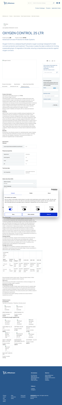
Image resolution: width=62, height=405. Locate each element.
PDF (54, 60)
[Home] (9, 3)
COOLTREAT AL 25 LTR (7, 327)
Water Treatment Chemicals (25, 16)
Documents (4, 86)
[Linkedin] (59, 3)
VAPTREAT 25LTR (18, 326)
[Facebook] (57, 3)
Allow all (49, 214)
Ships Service (34, 376)
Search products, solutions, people (53, 3)
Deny (13, 214)
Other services (34, 380)
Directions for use (14, 86)
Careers (47, 379)
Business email (46, 93)
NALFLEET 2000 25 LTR (7, 353)
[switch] (24, 209)
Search (56, 72)
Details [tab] (31, 193)
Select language (7, 186)
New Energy (33, 379)
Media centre (48, 376)
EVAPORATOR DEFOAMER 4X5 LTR (19, 340)
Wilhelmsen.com (5, 16)
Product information (6, 84)
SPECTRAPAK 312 (7, 312)
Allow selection (31, 214)
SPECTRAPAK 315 (18, 312)
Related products (25, 86)
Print (49, 60)
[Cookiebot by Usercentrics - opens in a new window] (52, 190)
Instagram (33, 389)
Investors (47, 380)
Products (10, 16)
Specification (17, 84)
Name (44, 87)
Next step (55, 105)
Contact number (47, 99)
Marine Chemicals (17, 16)
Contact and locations (50, 377)
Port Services (34, 375)
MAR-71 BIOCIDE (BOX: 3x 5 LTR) (6, 340)
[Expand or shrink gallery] (34, 62)
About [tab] (49, 193)
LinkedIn (33, 388)
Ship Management (35, 377)
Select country (7, 181)
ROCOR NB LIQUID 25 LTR (31, 327)
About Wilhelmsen (49, 375)
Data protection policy (13, 397)
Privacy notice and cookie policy (4, 398)
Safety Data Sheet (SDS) (28, 84)
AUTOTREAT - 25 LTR (31, 340)
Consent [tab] (13, 193)
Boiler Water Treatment (35, 16)
